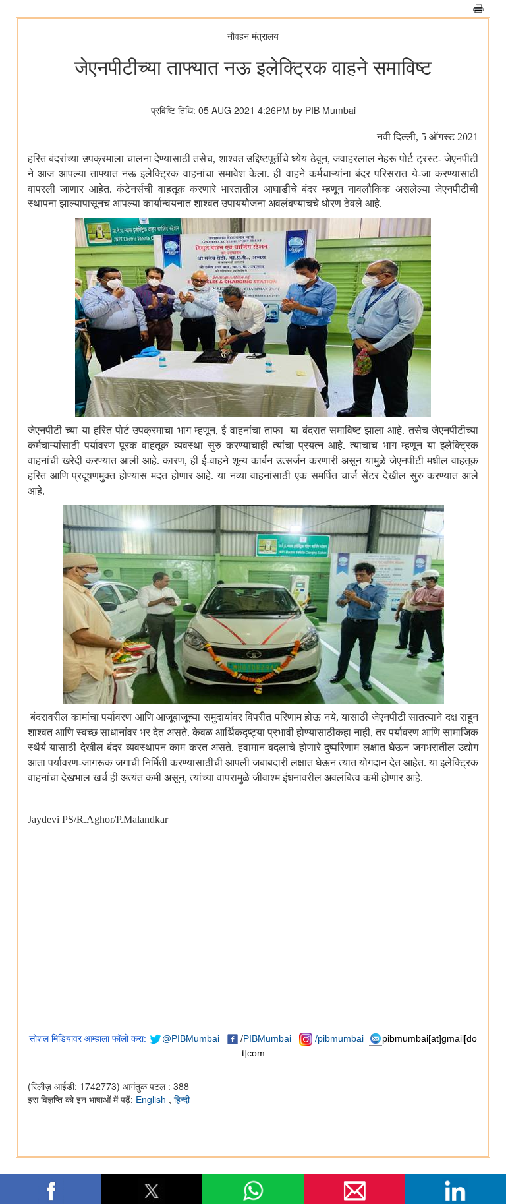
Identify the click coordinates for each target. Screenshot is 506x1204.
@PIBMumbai (190, 1038)
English (152, 1099)
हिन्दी (182, 1099)
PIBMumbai (267, 1038)
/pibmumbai (339, 1038)
